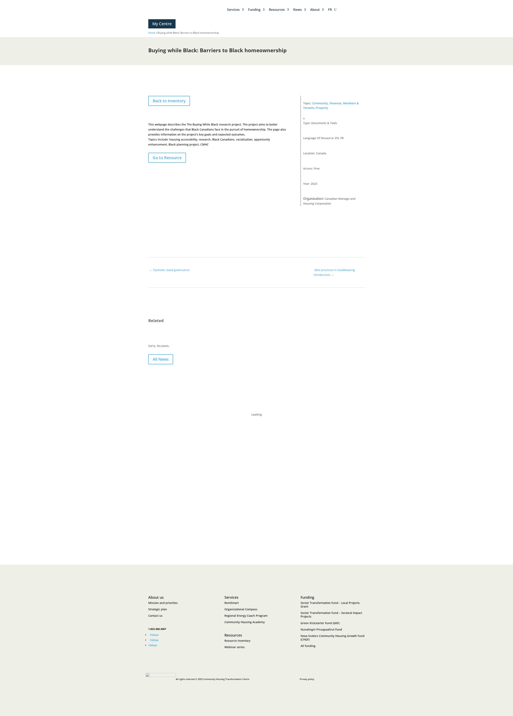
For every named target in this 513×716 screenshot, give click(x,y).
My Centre (162, 23)
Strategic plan (157, 609)
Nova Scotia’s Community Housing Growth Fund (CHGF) (333, 637)
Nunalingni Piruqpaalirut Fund (321, 629)
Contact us (155, 616)
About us (156, 597)
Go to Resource (167, 157)
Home (151, 32)
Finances (335, 103)
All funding (308, 646)
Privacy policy (307, 679)
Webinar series (234, 647)
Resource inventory (237, 641)
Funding (254, 9)
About (315, 9)
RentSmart (231, 603)
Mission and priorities (163, 603)
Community (320, 103)
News (297, 9)
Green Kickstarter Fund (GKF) (320, 623)
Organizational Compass (240, 609)
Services (233, 9)
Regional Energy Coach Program (246, 616)
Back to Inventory (169, 100)
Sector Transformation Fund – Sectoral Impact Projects (331, 614)
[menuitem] (330, 10)
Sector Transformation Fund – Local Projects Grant (330, 604)
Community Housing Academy (244, 622)
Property (322, 108)
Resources (277, 9)
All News (161, 359)
